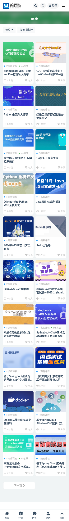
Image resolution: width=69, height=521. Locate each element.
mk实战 (24, 66)
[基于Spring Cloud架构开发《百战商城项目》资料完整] (50, 444)
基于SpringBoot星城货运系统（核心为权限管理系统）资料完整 (17, 380)
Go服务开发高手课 (47, 158)
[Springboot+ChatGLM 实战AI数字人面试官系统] (50, 313)
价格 (8, 30)
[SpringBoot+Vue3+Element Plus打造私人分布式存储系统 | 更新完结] (18, 51)
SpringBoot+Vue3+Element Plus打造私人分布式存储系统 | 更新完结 (17, 74)
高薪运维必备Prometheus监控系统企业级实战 (17, 467)
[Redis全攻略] (50, 226)
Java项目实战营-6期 (48, 202)
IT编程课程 (11, 66)
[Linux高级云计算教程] (18, 270)
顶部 (62, 518)
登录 (54, 5)
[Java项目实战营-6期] (50, 182)
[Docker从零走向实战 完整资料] (18, 401)
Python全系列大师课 (16, 114)
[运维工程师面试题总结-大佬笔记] (50, 95)
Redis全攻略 (43, 245)
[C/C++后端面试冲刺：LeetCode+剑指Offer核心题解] (50, 52)
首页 (7, 518)
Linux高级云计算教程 (16, 289)
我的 (48, 518)
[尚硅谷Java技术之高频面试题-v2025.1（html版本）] (50, 270)
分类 (20, 518)
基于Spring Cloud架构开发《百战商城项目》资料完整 (50, 467)
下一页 (18, 485)
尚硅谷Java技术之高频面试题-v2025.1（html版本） (50, 292)
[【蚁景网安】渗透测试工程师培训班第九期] (50, 357)
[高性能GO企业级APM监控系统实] (18, 137)
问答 (34, 518)
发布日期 (25, 30)
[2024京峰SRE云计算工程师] (18, 226)
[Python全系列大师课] (18, 95)
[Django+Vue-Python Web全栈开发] (18, 182)
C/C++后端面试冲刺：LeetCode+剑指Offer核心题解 (49, 74)
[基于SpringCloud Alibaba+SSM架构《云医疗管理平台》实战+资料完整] (50, 401)
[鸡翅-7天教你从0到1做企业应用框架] (18, 313)
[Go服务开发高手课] (50, 139)
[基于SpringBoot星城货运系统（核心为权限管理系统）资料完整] (18, 357)
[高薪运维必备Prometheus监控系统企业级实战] (18, 443)
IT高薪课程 (11, 109)
